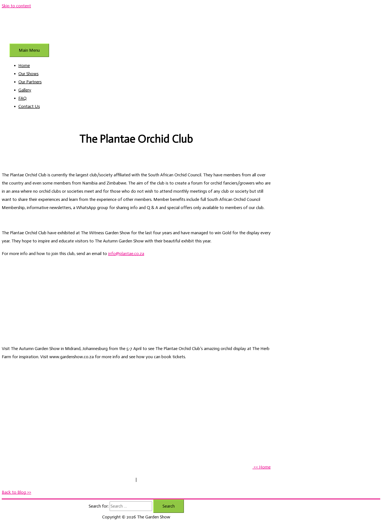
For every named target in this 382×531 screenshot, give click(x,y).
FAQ (22, 98)
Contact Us (29, 106)
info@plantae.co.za (126, 253)
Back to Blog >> (16, 492)
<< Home (261, 467)
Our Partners (30, 81)
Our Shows (28, 73)
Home (24, 65)
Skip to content (16, 5)
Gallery (24, 90)
